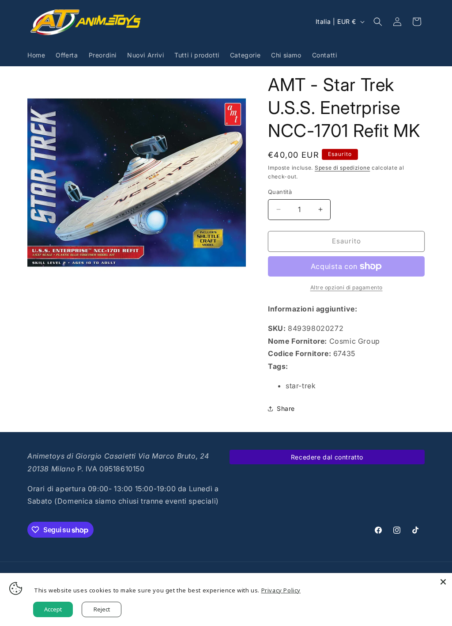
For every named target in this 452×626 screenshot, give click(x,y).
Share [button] (286, 408)
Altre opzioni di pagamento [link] (346, 287)
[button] (378, 21)
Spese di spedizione (342, 167)
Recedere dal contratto (327, 457)
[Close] (443, 581)
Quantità (280, 191)
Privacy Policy (281, 590)
